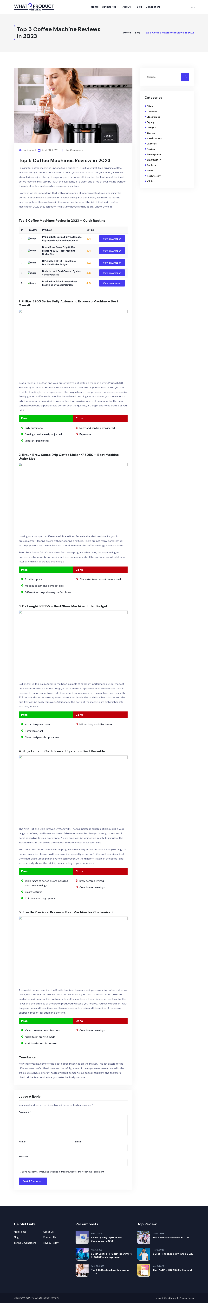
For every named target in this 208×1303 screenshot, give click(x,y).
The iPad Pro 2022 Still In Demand (172, 1270)
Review (151, 149)
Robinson (28, 150)
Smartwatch (154, 159)
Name (22, 1142)
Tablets (151, 165)
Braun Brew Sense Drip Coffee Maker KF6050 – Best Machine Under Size (58, 250)
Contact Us (152, 6)
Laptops (152, 143)
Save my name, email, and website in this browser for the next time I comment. (63, 1171)
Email (79, 1142)
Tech (150, 170)
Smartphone (154, 154)
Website (23, 1156)
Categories (109, 6)
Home (95, 6)
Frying (150, 122)
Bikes (150, 106)
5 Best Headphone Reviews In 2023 (173, 1253)
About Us (48, 1231)
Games (151, 132)
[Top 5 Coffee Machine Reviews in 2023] (82, 1270)
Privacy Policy (50, 1242)
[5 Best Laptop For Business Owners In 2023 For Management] (82, 1254)
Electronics (153, 116)
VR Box (151, 181)
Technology (154, 175)
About (127, 6)
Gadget (151, 127)
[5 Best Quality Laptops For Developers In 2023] (82, 1237)
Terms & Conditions (25, 1242)
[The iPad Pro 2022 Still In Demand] (143, 1270)
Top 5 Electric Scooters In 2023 (171, 1237)
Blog (139, 6)
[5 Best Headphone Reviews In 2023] (143, 1254)
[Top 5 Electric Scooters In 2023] (143, 1237)
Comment (25, 1112)
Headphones (154, 138)
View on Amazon (112, 238)
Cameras (152, 111)
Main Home (20, 1231)
